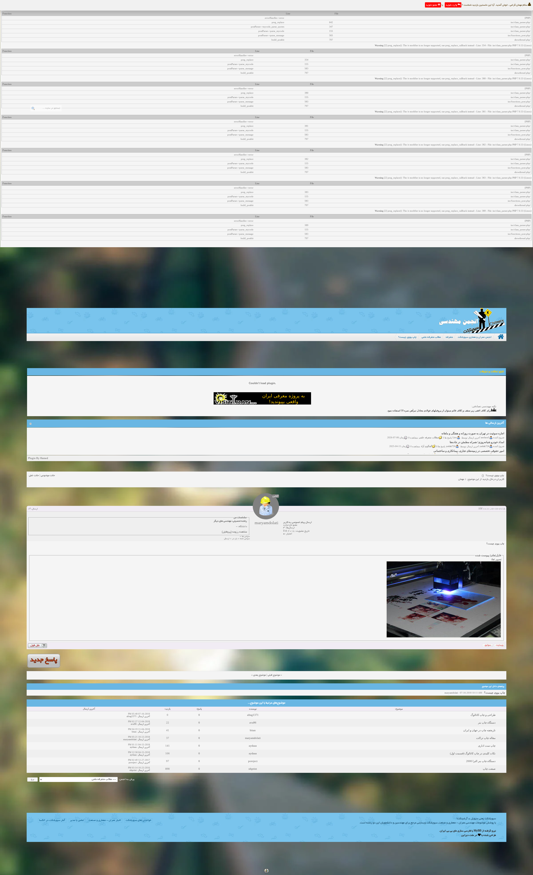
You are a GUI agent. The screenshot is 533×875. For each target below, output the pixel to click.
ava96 (252, 722)
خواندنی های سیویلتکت (138, 820)
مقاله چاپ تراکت (486, 738)
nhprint (253, 768)
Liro (455, 428)
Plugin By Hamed (38, 458)
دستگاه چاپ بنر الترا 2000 (481, 761)
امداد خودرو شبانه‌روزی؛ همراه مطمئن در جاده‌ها (477, 433)
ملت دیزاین (467, 835)
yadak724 (484, 437)
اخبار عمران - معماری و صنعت (105, 820)
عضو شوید (432, 5)
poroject (253, 761)
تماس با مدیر (77, 820)
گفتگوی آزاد (426, 437)
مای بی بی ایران (448, 831)
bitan (253, 730)
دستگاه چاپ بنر (487, 722)
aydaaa (253, 745)
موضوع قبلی (274, 675)
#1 (29, 509)
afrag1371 (253, 714)
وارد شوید (452, 5)
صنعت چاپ (489, 768)
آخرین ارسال (144, 716)
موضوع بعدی (259, 675)
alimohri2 (484, 446)
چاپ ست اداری (487, 745)
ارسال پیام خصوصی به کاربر (297, 522)
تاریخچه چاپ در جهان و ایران (479, 730)
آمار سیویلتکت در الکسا (52, 820)
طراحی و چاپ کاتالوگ (483, 714)
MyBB (477, 831)
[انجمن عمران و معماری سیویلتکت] (472, 332)
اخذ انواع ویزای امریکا (491, 451)
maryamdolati (451, 692)
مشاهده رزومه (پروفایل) (234, 532)
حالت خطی (34, 475)
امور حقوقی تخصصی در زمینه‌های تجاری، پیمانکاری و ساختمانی (468, 442)
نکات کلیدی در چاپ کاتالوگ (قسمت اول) (473, 753)
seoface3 (485, 428)
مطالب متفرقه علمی (429, 428)
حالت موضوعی (48, 475)
